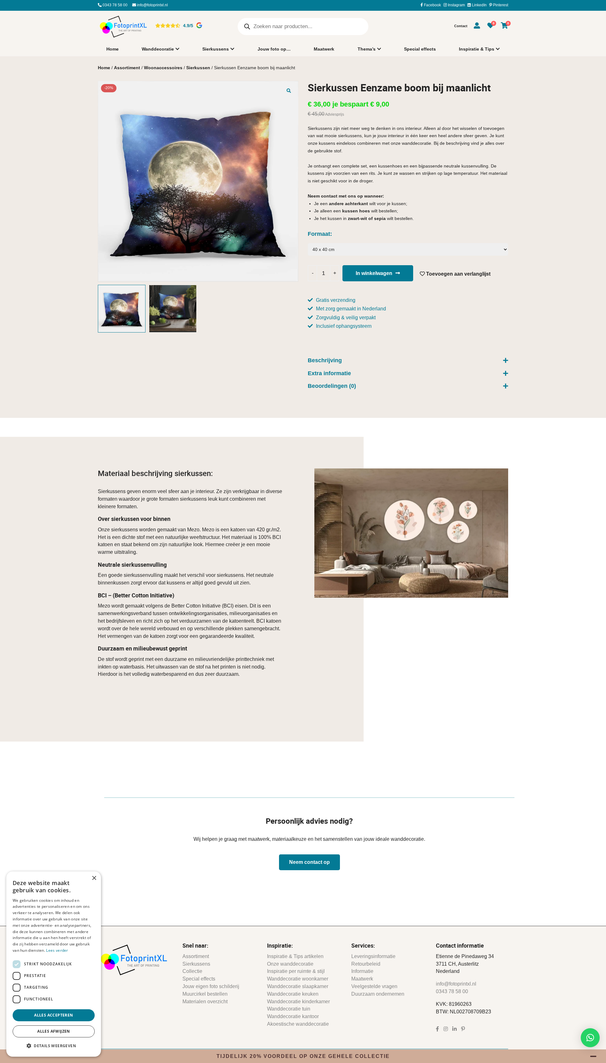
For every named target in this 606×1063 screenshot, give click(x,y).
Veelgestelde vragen (374, 986)
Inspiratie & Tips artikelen (295, 956)
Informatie (362, 971)
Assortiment (127, 67)
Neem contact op (309, 862)
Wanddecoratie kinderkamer (298, 1001)
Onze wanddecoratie (290, 964)
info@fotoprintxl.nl (152, 5)
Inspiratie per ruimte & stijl (296, 971)
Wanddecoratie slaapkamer (297, 986)
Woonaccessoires (163, 67)
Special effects (420, 49)
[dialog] (53, 964)
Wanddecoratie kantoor (293, 1016)
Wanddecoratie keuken (292, 994)
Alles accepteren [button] (53, 1015)
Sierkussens (215, 49)
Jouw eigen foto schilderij (210, 986)
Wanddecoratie (158, 49)
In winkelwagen (374, 273)
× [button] (94, 878)
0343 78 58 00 (115, 5)
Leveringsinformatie (373, 956)
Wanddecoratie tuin (288, 1008)
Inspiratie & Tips (476, 49)
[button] (289, 90)
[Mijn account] (477, 26)
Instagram (456, 5)
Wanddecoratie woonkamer (297, 978)
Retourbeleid (365, 964)
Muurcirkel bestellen (205, 994)
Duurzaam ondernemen (377, 994)
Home (112, 49)
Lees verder (57, 950)
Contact (460, 26)
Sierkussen (198, 67)
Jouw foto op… (274, 49)
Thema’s (367, 49)
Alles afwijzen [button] (53, 1031)
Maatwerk (324, 49)
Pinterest (500, 5)
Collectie (192, 971)
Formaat (319, 234)
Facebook (432, 5)
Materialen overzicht (205, 1001)
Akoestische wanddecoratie (298, 1024)
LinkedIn (479, 5)
